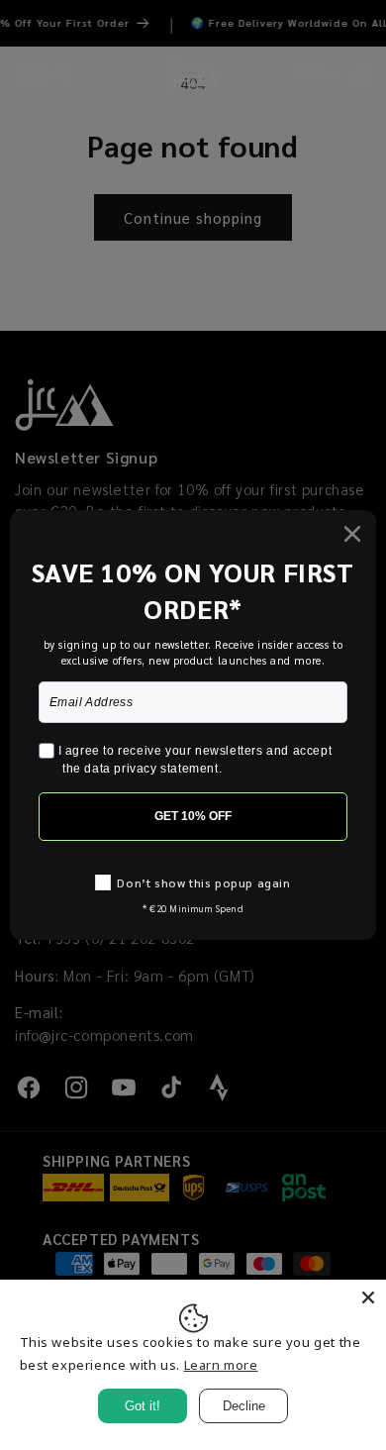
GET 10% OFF (193, 816)
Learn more (221, 1365)
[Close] (368, 1297)
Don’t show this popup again (203, 882)
